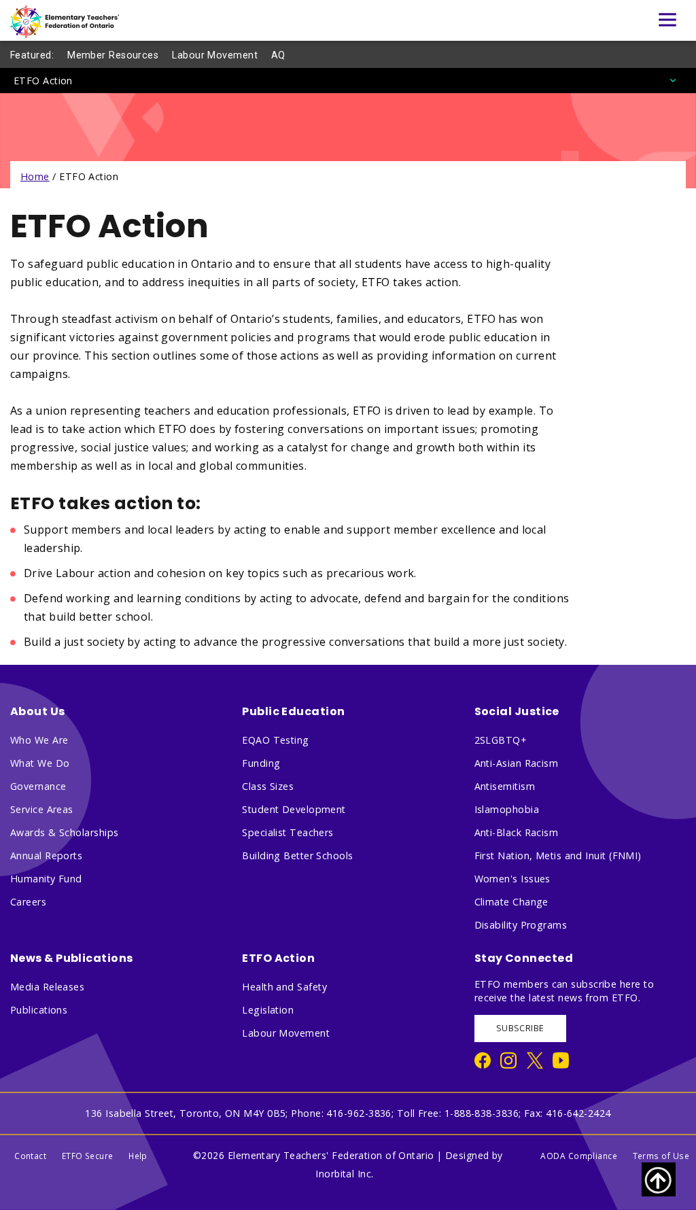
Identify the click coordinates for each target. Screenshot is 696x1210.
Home (35, 176)
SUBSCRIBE (520, 1028)
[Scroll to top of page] (659, 1179)
